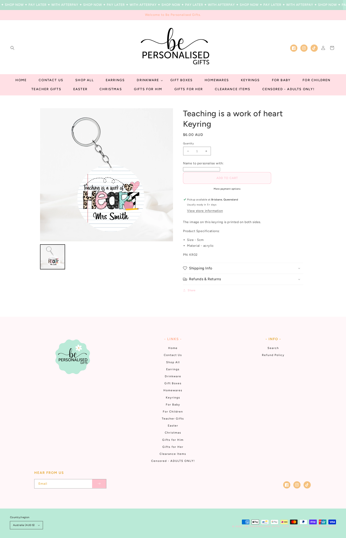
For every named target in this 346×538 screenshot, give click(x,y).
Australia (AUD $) (24, 525)
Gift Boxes (173, 383)
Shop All (173, 362)
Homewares (172, 390)
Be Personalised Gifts (263, 526)
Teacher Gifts (173, 418)
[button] (12, 47)
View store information (205, 211)
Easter (173, 425)
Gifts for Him (173, 440)
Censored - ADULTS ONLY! (173, 461)
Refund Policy (273, 355)
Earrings (173, 369)
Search (273, 348)
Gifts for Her (172, 447)
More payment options (227, 188)
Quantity (188, 143)
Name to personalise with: (203, 163)
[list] (106, 174)
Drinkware (173, 376)
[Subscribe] (99, 483)
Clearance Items (173, 454)
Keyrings (173, 397)
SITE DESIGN (292, 526)
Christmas (173, 432)
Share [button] (192, 290)
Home (173, 348)
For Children (173, 411)
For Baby (173, 404)
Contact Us (173, 355)
